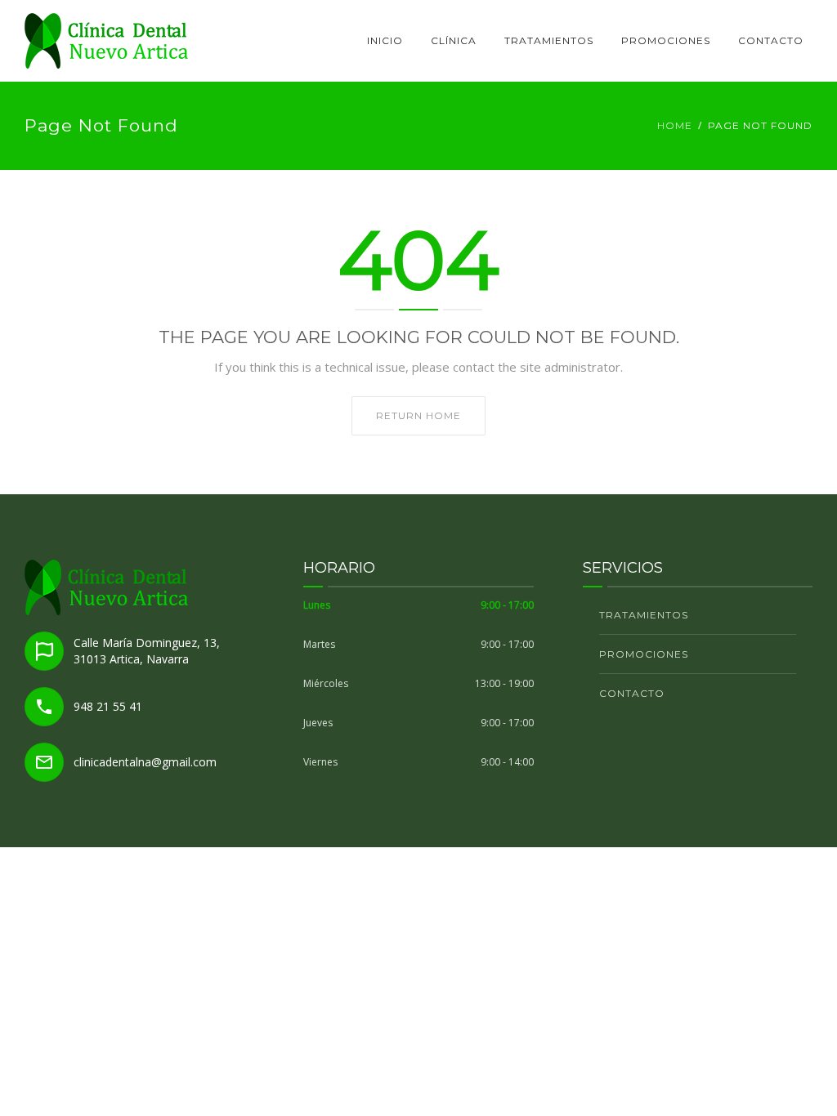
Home (674, 125)
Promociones (665, 40)
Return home (418, 415)
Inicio (385, 40)
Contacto (770, 40)
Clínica (454, 40)
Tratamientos (548, 40)
